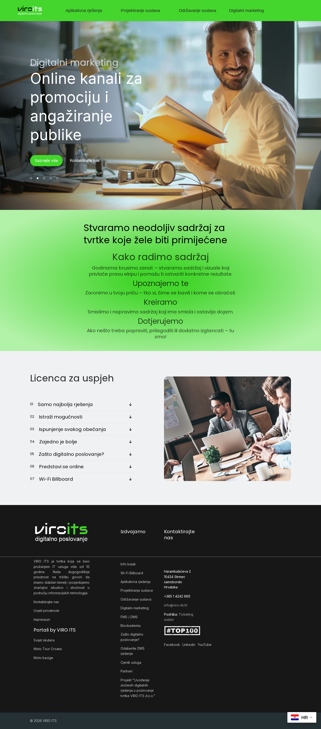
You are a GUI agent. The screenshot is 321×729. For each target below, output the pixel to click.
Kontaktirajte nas (46, 602)
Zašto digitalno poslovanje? (132, 636)
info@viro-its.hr (176, 605)
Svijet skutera (44, 640)
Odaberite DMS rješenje (133, 651)
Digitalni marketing (246, 10)
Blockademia (131, 626)
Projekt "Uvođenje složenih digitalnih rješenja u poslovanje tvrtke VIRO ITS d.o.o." (138, 688)
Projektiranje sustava (140, 10)
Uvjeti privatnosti (46, 611)
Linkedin (188, 645)
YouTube (204, 645)
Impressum (42, 619)
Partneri (127, 671)
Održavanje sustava (197, 10)
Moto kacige (43, 658)
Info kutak (128, 564)
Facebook (172, 645)
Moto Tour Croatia (48, 649)
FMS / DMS (129, 617)
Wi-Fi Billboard (132, 573)
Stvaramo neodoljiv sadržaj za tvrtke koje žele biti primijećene (155, 234)
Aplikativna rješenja (84, 10)
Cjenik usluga (131, 662)
